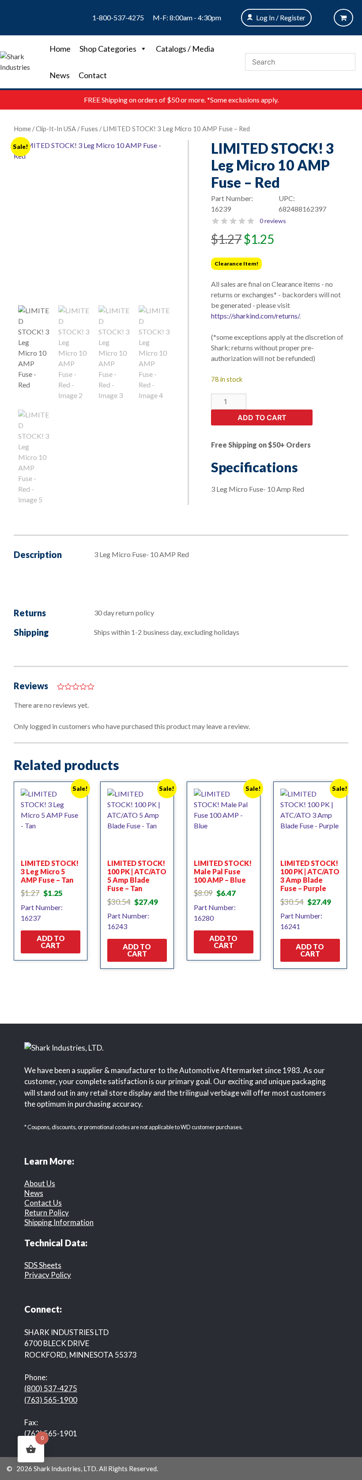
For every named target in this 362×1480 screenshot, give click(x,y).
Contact (93, 75)
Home (60, 48)
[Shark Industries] (22, 61)
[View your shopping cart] (343, 18)
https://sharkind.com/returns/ (255, 315)
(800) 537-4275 (50, 1388)
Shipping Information (59, 1222)
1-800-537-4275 (118, 17)
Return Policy (46, 1212)
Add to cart (262, 417)
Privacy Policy (47, 1274)
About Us (39, 1183)
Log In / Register (280, 17)
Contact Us (43, 1202)
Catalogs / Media (185, 48)
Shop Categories (107, 48)
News (59, 75)
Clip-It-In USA (56, 129)
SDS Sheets (42, 1265)
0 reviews (273, 220)
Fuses (89, 129)
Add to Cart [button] (51, 941)
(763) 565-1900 (50, 1399)
